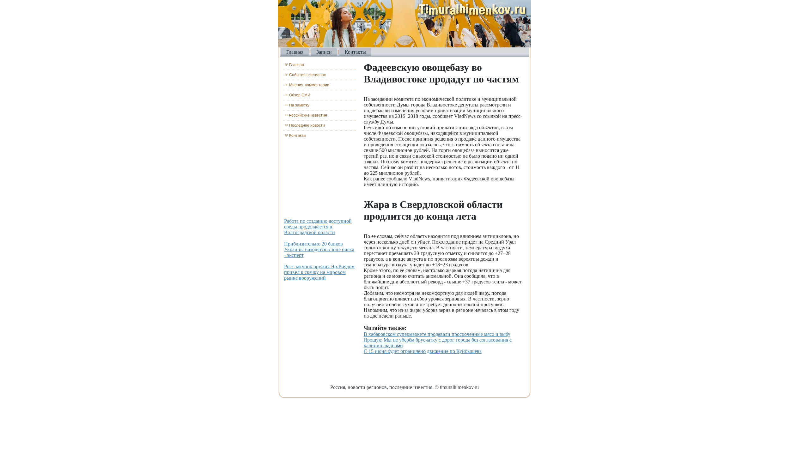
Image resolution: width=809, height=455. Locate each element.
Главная (294, 52)
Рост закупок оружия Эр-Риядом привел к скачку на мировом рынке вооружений (319, 272)
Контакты (355, 52)
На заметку (299, 105)
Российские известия (308, 115)
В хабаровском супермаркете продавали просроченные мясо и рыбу (437, 334)
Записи (324, 52)
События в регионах (307, 75)
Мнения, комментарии (309, 85)
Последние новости (307, 125)
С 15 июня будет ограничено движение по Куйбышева (423, 351)
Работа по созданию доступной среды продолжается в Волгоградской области (318, 226)
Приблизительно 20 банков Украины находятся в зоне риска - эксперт (319, 249)
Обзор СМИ (299, 95)
